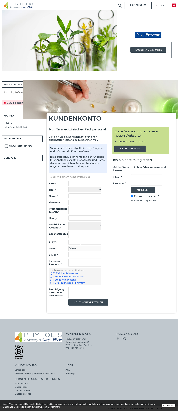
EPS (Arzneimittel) (16, 127)
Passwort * (119, 183)
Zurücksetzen (15, 102)
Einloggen (20, 370)
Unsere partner (23, 394)
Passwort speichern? (146, 196)
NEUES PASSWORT (130, 148)
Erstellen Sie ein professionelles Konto (35, 373)
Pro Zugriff (138, 5)
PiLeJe (8, 123)
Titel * (52, 190)
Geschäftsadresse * (59, 234)
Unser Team (21, 387)
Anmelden (143, 190)
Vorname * (55, 202)
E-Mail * (53, 254)
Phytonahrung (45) (20, 146)
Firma (52, 183)
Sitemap (70, 373)
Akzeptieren (168, 405)
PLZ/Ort (54, 242)
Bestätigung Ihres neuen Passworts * (56, 292)
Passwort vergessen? (143, 200)
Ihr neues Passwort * (55, 263)
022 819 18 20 (77, 348)
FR (157, 5)
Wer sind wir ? (22, 383)
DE (162, 5)
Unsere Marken (23, 390)
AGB (68, 370)
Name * (53, 196)
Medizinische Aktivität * (57, 226)
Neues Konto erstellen (88, 302)
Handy (53, 218)
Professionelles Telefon (58, 210)
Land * (53, 248)
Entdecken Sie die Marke (148, 50)
